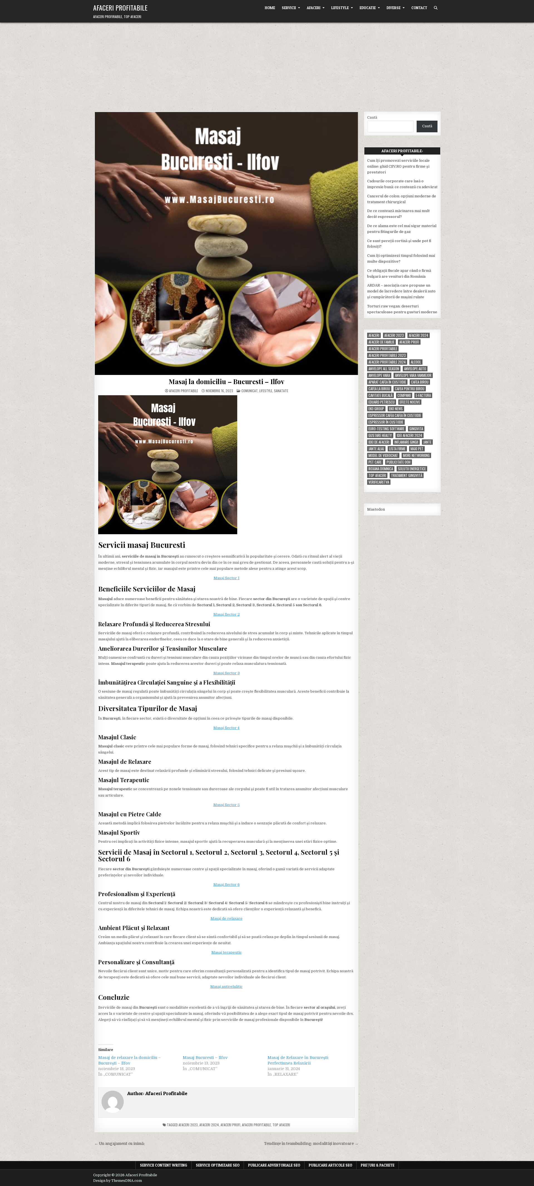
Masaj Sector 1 (226, 578)
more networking (416, 455)
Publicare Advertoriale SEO (274, 1165)
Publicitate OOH (399, 462)
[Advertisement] (267, 64)
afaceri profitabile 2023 (387, 355)
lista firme (397, 448)
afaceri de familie (381, 342)
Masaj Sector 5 (226, 805)
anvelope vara (379, 375)
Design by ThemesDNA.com (117, 1181)
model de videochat (383, 455)
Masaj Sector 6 (226, 884)
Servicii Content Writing (163, 1165)
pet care (375, 462)
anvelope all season (384, 368)
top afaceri (281, 1124)
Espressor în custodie (386, 422)
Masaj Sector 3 (226, 673)
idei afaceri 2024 (409, 435)
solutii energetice (412, 468)
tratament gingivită (406, 475)
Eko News (396, 408)
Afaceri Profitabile (120, 8)
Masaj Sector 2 (226, 614)
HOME (270, 8)
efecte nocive (410, 402)
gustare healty (380, 435)
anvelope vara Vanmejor (413, 375)
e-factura (423, 395)
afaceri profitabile (256, 1124)
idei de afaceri (379, 442)
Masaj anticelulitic (226, 986)
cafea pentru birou (409, 388)
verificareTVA (379, 482)
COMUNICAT (249, 390)
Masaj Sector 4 (226, 728)
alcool (416, 362)
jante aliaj (376, 448)
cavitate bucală (380, 395)
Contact (419, 8)
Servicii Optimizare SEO (217, 1165)
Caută (372, 117)
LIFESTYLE (340, 8)
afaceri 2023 (188, 1124)
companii (404, 395)
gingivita (416, 428)
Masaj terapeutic (226, 952)
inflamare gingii (406, 442)
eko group (376, 408)
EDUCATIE (368, 8)
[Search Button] (436, 8)
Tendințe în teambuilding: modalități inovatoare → (311, 1144)
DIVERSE (393, 8)
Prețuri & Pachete (377, 1165)
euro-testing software (386, 428)
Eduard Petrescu (382, 402)
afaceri (374, 335)
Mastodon (376, 509)
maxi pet (417, 448)
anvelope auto (415, 368)
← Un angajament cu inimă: (119, 1144)
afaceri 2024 (209, 1124)
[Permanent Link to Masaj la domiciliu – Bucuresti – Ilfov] (226, 243)
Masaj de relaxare (227, 918)
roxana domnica (381, 468)
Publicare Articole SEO (330, 1165)
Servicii (289, 8)
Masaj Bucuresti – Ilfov (205, 1057)
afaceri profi (230, 1124)
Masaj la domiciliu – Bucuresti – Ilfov (226, 381)
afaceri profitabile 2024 (387, 362)
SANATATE (281, 390)
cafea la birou (379, 388)
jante (427, 442)
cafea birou (420, 382)
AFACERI (313, 8)
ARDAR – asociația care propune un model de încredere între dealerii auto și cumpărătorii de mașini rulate (401, 291)
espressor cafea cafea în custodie (395, 415)
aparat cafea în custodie (387, 382)
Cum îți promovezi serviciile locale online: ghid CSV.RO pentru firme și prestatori (398, 166)
